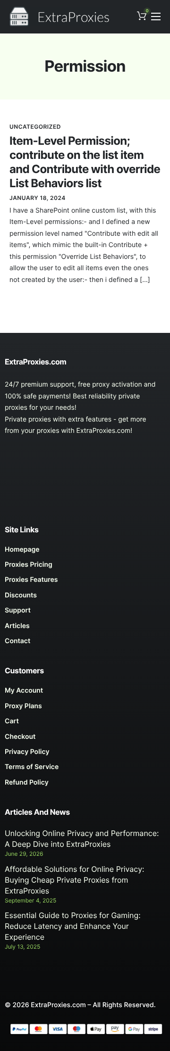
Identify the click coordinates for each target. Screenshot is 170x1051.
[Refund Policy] (85, 785)
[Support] (85, 613)
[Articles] (85, 628)
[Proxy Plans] (85, 708)
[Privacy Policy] (85, 754)
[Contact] (85, 643)
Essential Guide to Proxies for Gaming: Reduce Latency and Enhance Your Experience (73, 926)
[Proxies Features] (85, 582)
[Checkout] (85, 739)
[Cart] (85, 723)
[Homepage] (85, 552)
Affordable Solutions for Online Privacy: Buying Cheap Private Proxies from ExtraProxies (74, 879)
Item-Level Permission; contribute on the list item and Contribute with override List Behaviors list (84, 162)
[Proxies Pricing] (85, 567)
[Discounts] (85, 597)
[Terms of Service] (85, 769)
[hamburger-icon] (156, 16)
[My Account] (85, 693)
